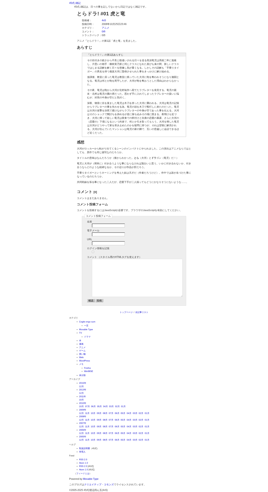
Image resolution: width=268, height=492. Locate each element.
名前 (89, 221)
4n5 (104, 20)
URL (89, 239)
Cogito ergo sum (87, 321)
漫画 (81, 344)
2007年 (82, 423)
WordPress (84, 360)
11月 (87, 413)
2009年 (82, 410)
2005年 (82, 436)
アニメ (105, 27)
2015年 (82, 383)
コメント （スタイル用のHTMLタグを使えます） (114, 257)
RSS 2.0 (83, 459)
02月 (117, 406)
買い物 (82, 354)
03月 (111, 406)
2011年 (82, 396)
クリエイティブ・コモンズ (99, 484)
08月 (105, 413)
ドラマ (87, 336)
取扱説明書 (84, 448)
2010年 (82, 403)
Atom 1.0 (83, 463)
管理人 (82, 451)
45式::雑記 (75, 3)
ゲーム (82, 350)
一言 (86, 325)
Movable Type (86, 329)
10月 (81, 399)
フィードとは (82, 473)
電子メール (93, 230)
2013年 (82, 389)
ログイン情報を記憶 (98, 248)
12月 (81, 386)
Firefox (87, 368)
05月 (99, 406)
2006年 (82, 430)
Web (81, 357)
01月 (123, 406)
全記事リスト (141, 312)
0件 (104, 31)
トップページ (126, 312)
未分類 (82, 375)
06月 (93, 406)
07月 (87, 406)
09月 (99, 413)
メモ (81, 364)
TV (80, 333)
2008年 (82, 416)
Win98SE (88, 371)
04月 (105, 406)
